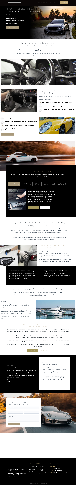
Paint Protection (32, 468)
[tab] (14, 184)
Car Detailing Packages (33, 466)
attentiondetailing (58, 468)
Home (35, 2)
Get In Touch (31, 471)
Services (45, 2)
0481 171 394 (65, 2)
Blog (30, 473)
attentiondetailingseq (58, 470)
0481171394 (53, 466)
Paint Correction (32, 469)
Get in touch (53, 2)
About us (40, 2)
